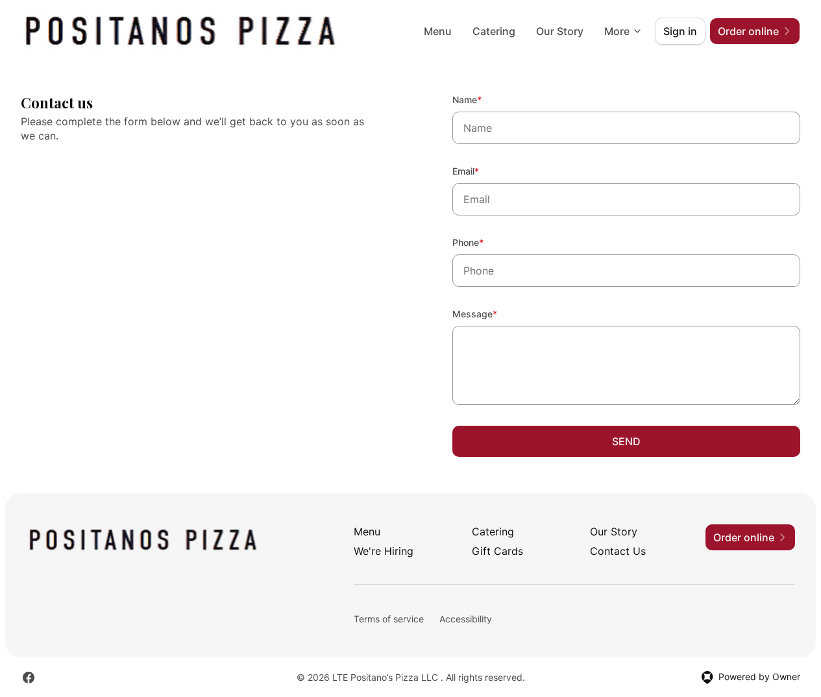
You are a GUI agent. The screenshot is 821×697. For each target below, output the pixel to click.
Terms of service (389, 618)
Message (492, 313)
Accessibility (465, 618)
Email (483, 171)
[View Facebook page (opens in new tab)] (28, 677)
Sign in (680, 31)
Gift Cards (497, 550)
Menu (438, 31)
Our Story (559, 31)
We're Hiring (383, 550)
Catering (493, 31)
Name (484, 99)
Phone (485, 242)
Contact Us (618, 550)
